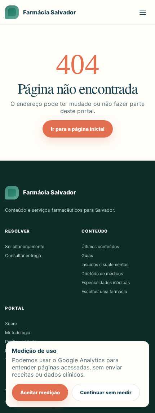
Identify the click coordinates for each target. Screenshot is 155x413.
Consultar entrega (23, 255)
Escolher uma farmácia (104, 291)
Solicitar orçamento (24, 246)
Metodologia (17, 332)
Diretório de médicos (102, 273)
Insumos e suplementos (104, 264)
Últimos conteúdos (100, 246)
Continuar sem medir (106, 392)
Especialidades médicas (105, 282)
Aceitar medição (40, 392)
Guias (87, 255)
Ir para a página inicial (78, 129)
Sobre (11, 323)
